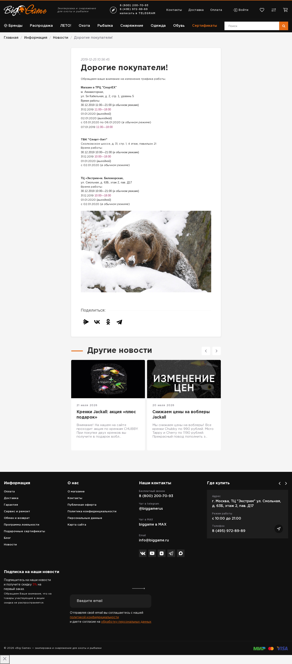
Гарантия (11, 505)
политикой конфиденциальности (94, 617)
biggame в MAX (153, 524)
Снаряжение (131, 25)
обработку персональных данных (126, 622)
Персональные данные (85, 518)
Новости (10, 545)
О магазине (76, 491)
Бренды (15, 25)
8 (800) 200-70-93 (134, 5)
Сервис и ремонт (17, 511)
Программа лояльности (21, 525)
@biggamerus (151, 508)
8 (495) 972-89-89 (134, 9)
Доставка (196, 10)
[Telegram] (119, 322)
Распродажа (41, 25)
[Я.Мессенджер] (86, 322)
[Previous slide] (206, 351)
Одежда (158, 25)
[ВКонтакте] (97, 322)
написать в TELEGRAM (137, 13)
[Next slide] (216, 351)
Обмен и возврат (17, 518)
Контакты (174, 10)
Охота (84, 25)
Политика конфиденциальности (92, 511)
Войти (243, 10)
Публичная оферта (82, 505)
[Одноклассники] (108, 322)
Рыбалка (105, 25)
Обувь (179, 25)
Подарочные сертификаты (24, 531)
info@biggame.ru (154, 540)
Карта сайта (77, 525)
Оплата (216, 10)
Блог (7, 538)
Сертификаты (204, 25)
